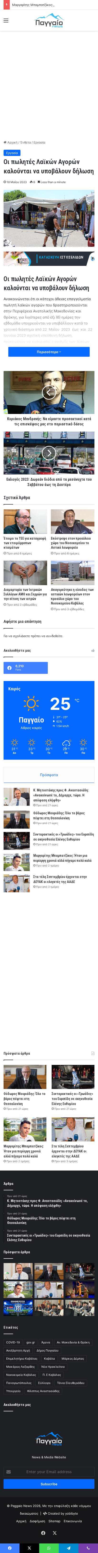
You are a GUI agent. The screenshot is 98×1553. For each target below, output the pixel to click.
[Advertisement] (49, 85)
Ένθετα (25, 142)
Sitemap (54, 1521)
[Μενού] (6, 22)
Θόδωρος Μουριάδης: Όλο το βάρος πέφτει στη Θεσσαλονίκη (24, 1099)
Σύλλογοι (44, 1383)
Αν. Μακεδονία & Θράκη (73, 1342)
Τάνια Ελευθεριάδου (70, 1383)
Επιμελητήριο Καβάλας (21, 1358)
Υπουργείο (13, 1391)
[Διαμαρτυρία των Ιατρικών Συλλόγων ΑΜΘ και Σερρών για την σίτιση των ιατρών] (25, 573)
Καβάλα (49, 1358)
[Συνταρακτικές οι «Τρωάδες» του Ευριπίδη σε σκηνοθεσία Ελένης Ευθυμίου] (17, 841)
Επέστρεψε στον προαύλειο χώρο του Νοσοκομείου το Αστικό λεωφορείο (71, 543)
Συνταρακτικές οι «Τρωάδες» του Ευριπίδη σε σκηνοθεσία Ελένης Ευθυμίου (72, 1099)
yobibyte (71, 1513)
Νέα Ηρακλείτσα (53, 1366)
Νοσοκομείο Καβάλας (21, 1375)
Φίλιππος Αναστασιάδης (43, 1391)
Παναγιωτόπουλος (18, 1383)
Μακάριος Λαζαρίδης (20, 1366)
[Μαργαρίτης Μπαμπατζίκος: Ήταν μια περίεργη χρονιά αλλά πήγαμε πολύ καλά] (17, 862)
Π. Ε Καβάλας (52, 1375)
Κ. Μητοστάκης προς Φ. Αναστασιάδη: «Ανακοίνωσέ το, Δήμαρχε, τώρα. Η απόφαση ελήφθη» (61, 795)
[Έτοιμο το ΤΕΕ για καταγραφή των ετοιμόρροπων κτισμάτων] (25, 521)
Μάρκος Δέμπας (73, 1358)
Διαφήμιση (37, 1521)
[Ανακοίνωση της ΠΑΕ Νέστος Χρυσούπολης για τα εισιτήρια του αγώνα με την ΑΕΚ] (18, 1308)
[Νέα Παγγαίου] (49, 20)
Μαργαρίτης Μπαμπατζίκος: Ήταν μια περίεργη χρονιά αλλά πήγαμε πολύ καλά (24, 1151)
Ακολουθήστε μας (17, 1405)
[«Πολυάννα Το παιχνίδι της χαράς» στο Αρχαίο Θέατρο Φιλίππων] (79, 1289)
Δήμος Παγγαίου (48, 1350)
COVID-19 (13, 1342)
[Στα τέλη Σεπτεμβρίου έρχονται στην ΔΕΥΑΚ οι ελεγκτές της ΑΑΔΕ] (17, 883)
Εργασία (39, 142)
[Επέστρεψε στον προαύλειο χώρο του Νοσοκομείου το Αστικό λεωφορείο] (72, 521)
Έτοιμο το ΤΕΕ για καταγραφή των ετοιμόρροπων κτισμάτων (25, 543)
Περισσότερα (48, 352)
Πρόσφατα (49, 775)
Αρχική (12, 142)
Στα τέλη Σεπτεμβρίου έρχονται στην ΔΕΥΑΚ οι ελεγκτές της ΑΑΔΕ (69, 1151)
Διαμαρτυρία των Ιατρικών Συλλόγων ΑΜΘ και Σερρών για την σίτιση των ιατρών (25, 594)
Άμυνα (45, 1342)
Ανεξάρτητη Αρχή (18, 1350)
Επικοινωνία (73, 1521)
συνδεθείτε (54, 636)
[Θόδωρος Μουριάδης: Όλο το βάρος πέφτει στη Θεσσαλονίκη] (17, 820)
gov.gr (30, 1342)
